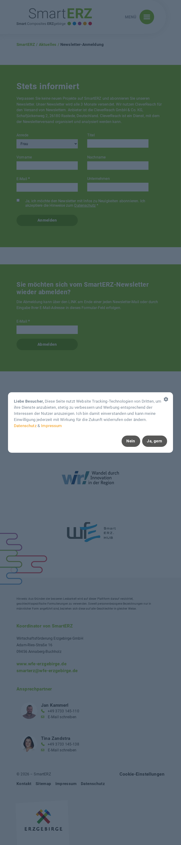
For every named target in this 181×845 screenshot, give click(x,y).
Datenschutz (25, 425)
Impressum (51, 425)
